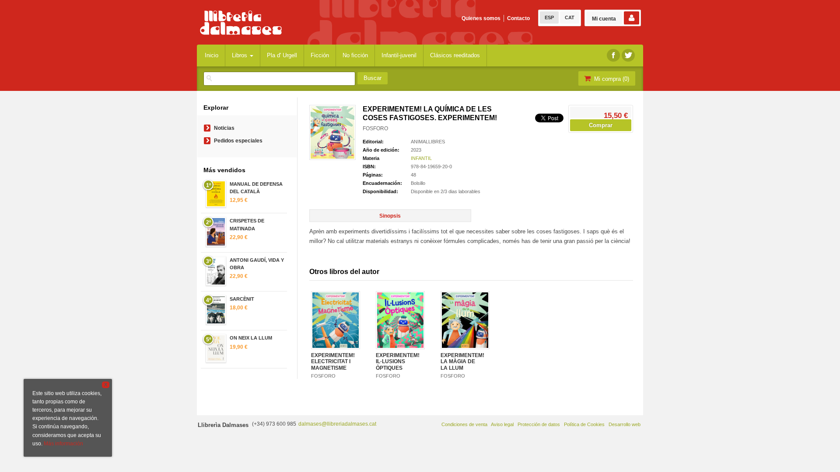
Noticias (224, 128)
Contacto (518, 18)
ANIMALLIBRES (428, 141)
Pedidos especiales (238, 141)
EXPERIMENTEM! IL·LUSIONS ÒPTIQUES (398, 361)
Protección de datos (539, 424)
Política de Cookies (584, 424)
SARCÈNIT (242, 299)
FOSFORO (375, 128)
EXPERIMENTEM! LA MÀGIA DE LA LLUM (462, 361)
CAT (569, 17)
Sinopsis (390, 216)
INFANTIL (421, 158)
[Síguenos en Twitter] (628, 55)
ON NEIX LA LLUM (251, 337)
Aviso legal (502, 424)
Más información (63, 444)
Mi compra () (610, 79)
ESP (549, 17)
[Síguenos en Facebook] (613, 55)
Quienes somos (481, 18)
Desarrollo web (624, 424)
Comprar (600, 125)
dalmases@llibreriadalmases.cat (337, 424)
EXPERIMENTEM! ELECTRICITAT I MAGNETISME (333, 361)
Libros (240, 55)
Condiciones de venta (464, 424)
